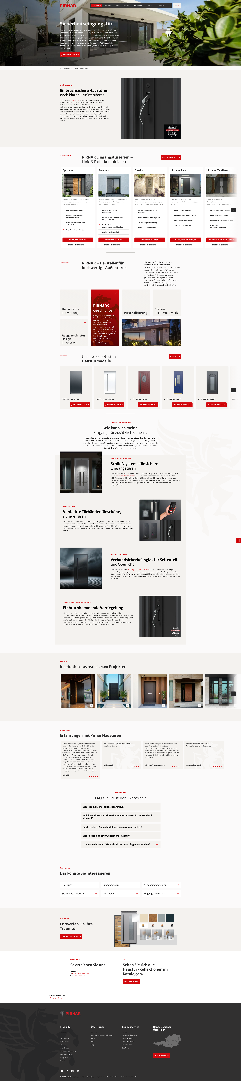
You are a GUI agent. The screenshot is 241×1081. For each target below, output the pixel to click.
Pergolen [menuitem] (126, 6)
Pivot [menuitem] (118, 6)
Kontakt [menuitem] (161, 6)
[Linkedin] (72, 1071)
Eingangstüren (68, 68)
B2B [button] (176, 6)
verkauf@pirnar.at (78, 976)
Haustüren (75, 100)
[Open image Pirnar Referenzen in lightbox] (91, 705)
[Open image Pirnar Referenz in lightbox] (235, 705)
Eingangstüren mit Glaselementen (140, 570)
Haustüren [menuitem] (108, 6)
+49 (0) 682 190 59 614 (80, 973)
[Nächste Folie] (233, 210)
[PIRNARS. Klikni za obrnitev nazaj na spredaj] (116, 292)
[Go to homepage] (68, 5)
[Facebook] (62, 1071)
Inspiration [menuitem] (138, 6)
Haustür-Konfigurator (125, 476)
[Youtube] (78, 1071)
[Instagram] (67, 1071)
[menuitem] (96, 5)
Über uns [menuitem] (150, 6)
